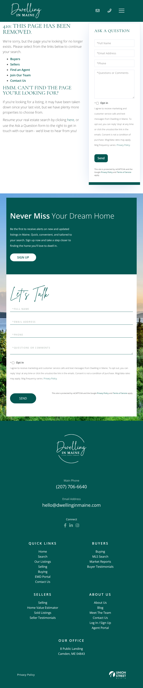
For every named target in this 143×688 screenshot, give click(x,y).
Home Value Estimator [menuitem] (42, 608)
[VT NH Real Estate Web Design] (117, 674)
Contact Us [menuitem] (42, 582)
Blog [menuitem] (100, 608)
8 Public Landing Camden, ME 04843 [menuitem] (71, 651)
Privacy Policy (123, 145)
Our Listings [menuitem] (42, 562)
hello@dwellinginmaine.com (71, 502)
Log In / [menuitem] (95, 623)
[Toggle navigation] (121, 10)
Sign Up (23, 257)
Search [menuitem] (42, 556)
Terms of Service (124, 172)
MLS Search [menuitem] (100, 556)
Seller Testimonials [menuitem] (43, 618)
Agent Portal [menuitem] (100, 628)
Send (101, 158)
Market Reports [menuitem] (100, 562)
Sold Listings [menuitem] (42, 613)
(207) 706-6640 (71, 484)
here (70, 120)
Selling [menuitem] (42, 567)
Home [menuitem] (43, 551)
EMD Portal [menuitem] (42, 577)
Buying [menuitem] (42, 572)
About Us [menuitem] (100, 603)
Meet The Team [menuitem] (100, 613)
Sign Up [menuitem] (105, 623)
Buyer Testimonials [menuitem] (100, 567)
